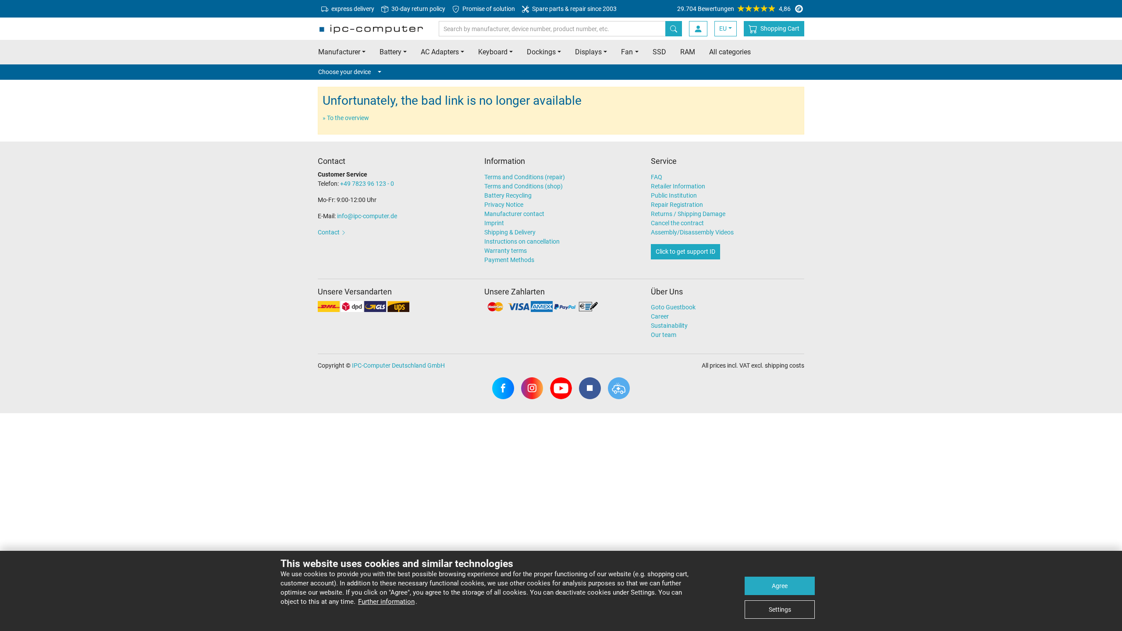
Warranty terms (505, 250)
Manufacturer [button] (339, 52)
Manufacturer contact (514, 213)
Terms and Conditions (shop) (523, 186)
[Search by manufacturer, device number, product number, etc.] (673, 28)
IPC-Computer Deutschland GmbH (398, 365)
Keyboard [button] (493, 52)
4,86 (734, 8)
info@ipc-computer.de (367, 216)
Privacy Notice (503, 204)
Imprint (494, 223)
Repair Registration (677, 204)
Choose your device (344, 71)
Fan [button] (627, 52)
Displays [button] (588, 52)
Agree (780, 585)
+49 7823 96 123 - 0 (367, 183)
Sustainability (669, 325)
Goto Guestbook (673, 307)
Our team (663, 334)
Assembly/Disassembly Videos (692, 232)
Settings (780, 609)
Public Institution (674, 195)
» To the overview (346, 117)
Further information (386, 602)
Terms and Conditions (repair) (524, 177)
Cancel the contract (677, 223)
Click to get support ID (685, 251)
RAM (687, 52)
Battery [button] (390, 52)
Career (660, 316)
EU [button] (723, 28)
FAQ (656, 177)
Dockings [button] (541, 52)
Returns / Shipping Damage (688, 213)
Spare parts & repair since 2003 (574, 8)
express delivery (352, 8)
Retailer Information (678, 186)
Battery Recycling (508, 195)
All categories (730, 52)
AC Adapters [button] (440, 52)
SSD (659, 52)
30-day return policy (417, 8)
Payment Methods (509, 259)
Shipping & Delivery (510, 232)
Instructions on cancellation (522, 241)
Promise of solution (488, 8)
